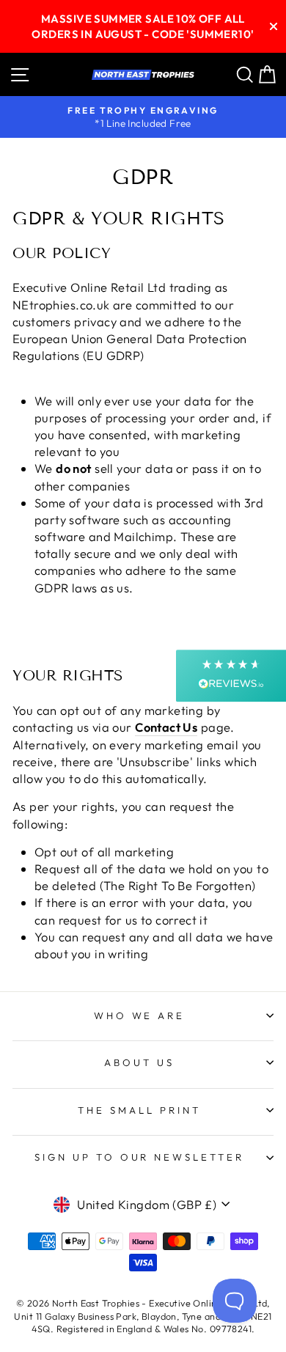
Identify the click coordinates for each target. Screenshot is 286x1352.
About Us (139, 1062)
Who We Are (140, 1015)
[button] (231, 676)
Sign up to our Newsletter (139, 1157)
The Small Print (139, 1110)
